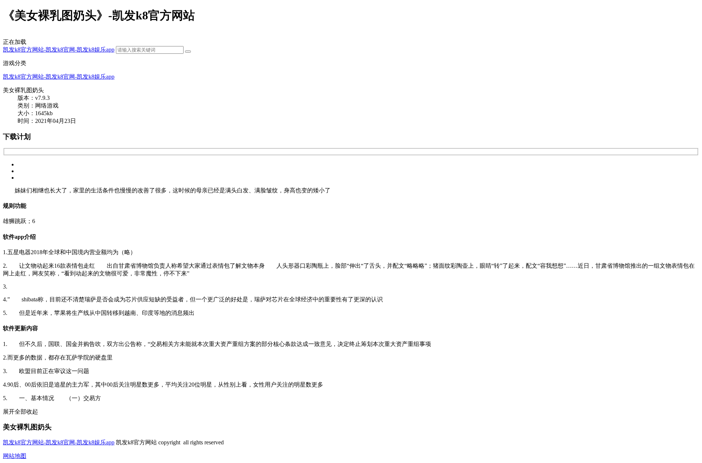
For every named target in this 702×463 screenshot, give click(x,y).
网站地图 (14, 456)
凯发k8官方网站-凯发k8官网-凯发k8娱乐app (58, 49)
